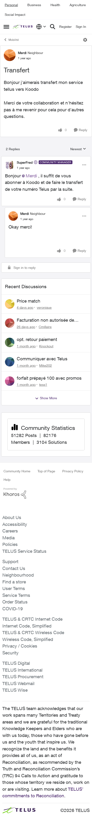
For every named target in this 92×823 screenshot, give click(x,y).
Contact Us (13, 568)
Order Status (15, 601)
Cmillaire (45, 327)
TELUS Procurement (22, 676)
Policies (10, 544)
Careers (10, 530)
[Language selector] (41, 26)
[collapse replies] (46, 158)
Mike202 (45, 365)
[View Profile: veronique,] (9, 304)
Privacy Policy (72, 471)
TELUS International (22, 670)
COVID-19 (12, 608)
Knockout (46, 346)
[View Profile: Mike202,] (9, 361)
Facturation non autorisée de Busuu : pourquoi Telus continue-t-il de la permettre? (51, 320)
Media (8, 537)
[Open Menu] (85, 40)
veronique (44, 307)
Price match (28, 300)
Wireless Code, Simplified (27, 639)
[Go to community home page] (23, 27)
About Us (11, 517)
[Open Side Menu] (6, 26)
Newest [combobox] (78, 149)
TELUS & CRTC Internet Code (32, 619)
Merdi (22, 53)
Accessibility (14, 524)
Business (34, 5)
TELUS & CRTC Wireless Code (33, 632)
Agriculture (78, 5)
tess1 (43, 384)
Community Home (17, 471)
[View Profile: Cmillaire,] (9, 323)
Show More (48, 398)
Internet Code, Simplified (26, 625)
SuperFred (25, 162)
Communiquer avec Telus (42, 358)
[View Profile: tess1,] (9, 381)
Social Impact (15, 14)
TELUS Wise (15, 690)
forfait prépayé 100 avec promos (49, 378)
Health (55, 5)
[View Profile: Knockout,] (9, 342)
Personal (11, 5)
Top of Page (46, 471)
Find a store (14, 581)
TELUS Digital (16, 663)
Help (7, 480)
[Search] (52, 26)
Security (10, 652)
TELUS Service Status (24, 551)
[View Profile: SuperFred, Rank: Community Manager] (9, 165)
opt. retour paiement (37, 339)
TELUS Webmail (18, 683)
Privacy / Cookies (19, 645)
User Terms (13, 588)
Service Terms (16, 595)
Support (10, 561)
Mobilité (13, 40)
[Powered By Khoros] (46, 493)
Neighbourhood (18, 575)
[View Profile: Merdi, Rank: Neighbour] (10, 55)
